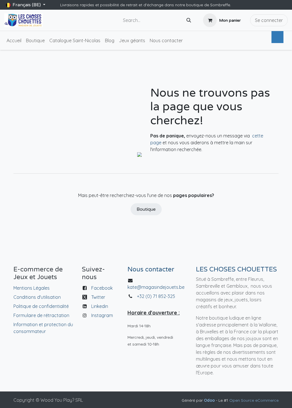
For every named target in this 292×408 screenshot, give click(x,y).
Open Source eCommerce (254, 400)
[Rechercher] (189, 20)
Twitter (98, 297)
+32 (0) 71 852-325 (156, 296)
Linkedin (99, 306)
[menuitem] (14, 40)
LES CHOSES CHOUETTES (236, 269)
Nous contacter (150, 269)
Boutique (146, 209)
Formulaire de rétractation (41, 315)
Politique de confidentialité (41, 306)
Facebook (102, 288)
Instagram (102, 315)
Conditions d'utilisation (37, 297)
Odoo (210, 400)
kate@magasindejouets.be (155, 287)
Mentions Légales (31, 288)
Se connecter (269, 20)
